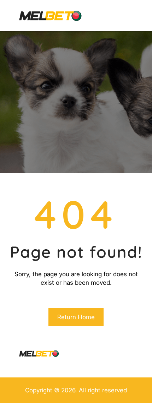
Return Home (76, 317)
